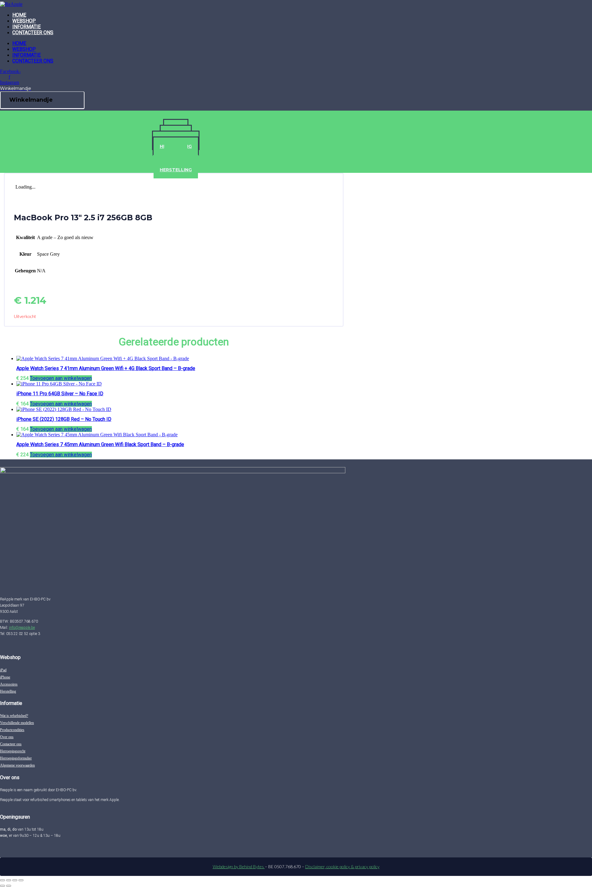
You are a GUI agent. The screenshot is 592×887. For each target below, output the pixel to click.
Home (19, 15)
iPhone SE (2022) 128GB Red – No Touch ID (63, 419)
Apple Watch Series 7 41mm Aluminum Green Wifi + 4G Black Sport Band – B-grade (105, 368)
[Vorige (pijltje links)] (2, 886)
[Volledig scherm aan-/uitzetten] (8, 880)
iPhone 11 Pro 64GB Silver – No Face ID (59, 394)
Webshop (24, 21)
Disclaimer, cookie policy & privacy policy (342, 866)
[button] (61, 378)
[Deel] (14, 880)
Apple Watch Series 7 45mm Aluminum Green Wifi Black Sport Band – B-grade (100, 444)
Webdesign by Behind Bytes (239, 866)
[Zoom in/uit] (2, 880)
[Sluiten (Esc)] (20, 880)
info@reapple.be (22, 627)
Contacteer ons (32, 32)
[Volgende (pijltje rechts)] (8, 886)
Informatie (26, 27)
